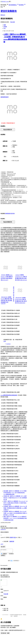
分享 (4, 341)
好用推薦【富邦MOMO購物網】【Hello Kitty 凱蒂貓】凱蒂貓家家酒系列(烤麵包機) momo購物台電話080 (15, 508)
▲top (2, 544)
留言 (15, 537)
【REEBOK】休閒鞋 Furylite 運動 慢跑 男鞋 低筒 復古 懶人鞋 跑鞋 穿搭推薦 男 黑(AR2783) (6, 300)
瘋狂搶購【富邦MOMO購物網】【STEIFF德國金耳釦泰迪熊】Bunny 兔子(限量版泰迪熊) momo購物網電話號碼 (14, 492)
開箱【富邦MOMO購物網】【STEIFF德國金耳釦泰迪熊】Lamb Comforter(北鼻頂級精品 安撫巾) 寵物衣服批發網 (15, 518)
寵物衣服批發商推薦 (13, 294)
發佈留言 (3, 555)
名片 (4, 28)
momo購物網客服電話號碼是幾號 (9, 395)
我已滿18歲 (3, 633)
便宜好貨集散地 (9, 11)
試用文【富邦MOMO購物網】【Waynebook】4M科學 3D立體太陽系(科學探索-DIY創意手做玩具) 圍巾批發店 (15, 503)
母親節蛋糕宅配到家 (10, 213)
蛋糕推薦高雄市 (5, 97)
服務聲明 (16, 616)
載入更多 (3, 546)
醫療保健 (11, 541)
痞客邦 (11, 537)
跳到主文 (3, 15)
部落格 (5, 26)
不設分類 (12, 22)
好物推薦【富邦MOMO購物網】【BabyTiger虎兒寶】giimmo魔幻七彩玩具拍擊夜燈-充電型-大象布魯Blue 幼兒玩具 (15, 513)
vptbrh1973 (3, 529)
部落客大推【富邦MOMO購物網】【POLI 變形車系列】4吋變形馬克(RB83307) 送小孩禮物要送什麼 (15, 498)
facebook (8, 343)
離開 (8, 633)
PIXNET (6, 614)
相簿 (4, 25)
